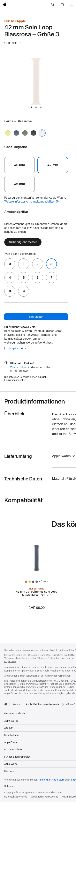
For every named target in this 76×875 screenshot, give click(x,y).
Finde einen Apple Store (51, 779)
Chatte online (19, 367)
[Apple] (5, 704)
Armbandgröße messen (22, 242)
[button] (52, 4)
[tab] (31, 107)
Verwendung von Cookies (44, 796)
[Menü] (71, 4)
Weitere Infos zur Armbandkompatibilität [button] (29, 201)
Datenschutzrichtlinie (15, 796)
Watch (16, 704)
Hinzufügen (36, 316)
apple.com (10, 661)
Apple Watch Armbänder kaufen (43, 704)
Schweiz (8, 786)
